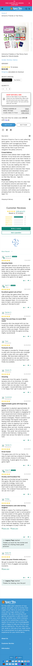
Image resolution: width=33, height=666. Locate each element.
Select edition (7, 77)
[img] (6, 260)
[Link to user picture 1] (5, 531)
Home (4, 13)
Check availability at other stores (25, 110)
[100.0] (15, 242)
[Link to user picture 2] (14, 531)
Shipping (5, 72)
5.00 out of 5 (20, 211)
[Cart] (29, 8)
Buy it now (23, 124)
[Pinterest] (10, 130)
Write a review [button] (16, 228)
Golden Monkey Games (10, 60)
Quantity (5, 85)
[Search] (26, 8)
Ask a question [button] (16, 232)
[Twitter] (7, 130)
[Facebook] (3, 130)
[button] (3, 8)
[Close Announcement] (29, 3)
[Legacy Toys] (16, 8)
